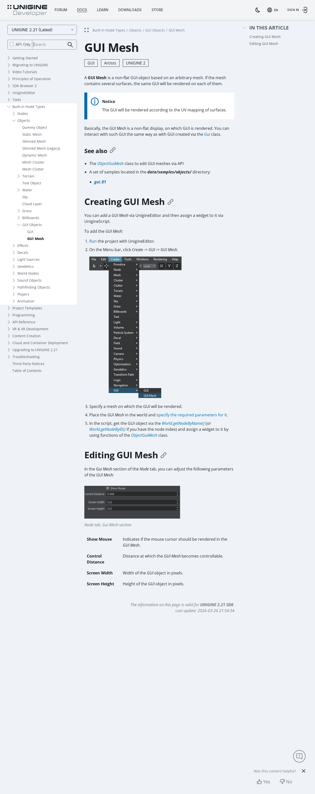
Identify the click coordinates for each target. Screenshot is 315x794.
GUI (30, 231)
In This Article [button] (269, 28)
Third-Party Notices (28, 363)
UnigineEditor (23, 92)
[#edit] (163, 455)
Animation (25, 301)
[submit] (70, 44)
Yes (266, 782)
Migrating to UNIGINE (30, 65)
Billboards (30, 217)
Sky (25, 197)
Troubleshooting (26, 356)
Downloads (130, 10)
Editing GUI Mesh (264, 43)
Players (23, 294)
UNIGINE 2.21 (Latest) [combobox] (32, 29)
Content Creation (26, 335)
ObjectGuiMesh (110, 163)
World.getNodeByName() (183, 423)
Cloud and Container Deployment (40, 342)
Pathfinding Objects (33, 287)
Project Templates (27, 308)
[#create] (170, 202)
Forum (61, 10)
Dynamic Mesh (34, 155)
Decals (22, 252)
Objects (23, 120)
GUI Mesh (35, 238)
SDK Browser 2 (24, 85)
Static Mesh (32, 134)
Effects (22, 245)
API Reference (23, 322)
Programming (23, 315)
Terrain (28, 176)
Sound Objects (29, 280)
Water (27, 190)
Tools (16, 99)
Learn (102, 10)
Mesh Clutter (33, 169)
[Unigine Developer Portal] (27, 10)
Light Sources (28, 259)
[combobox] (273, 9)
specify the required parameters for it (192, 415)
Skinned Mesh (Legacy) (41, 148)
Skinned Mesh (34, 141)
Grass (27, 210)
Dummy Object (34, 127)
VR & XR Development (30, 329)
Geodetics (25, 266)
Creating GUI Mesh (265, 36)
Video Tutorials (24, 71)
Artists (110, 63)
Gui (207, 134)
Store (157, 10)
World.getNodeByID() (107, 429)
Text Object (31, 183)
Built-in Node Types (28, 106)
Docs (82, 10)
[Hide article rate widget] (304, 771)
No (289, 782)
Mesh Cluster (33, 162)
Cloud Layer (32, 203)
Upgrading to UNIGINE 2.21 (35, 349)
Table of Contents (27, 370)
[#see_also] (113, 151)
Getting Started (25, 58)
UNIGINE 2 (135, 63)
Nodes (22, 113)
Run (93, 241)
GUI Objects (32, 224)
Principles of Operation (31, 78)
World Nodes (28, 273)
